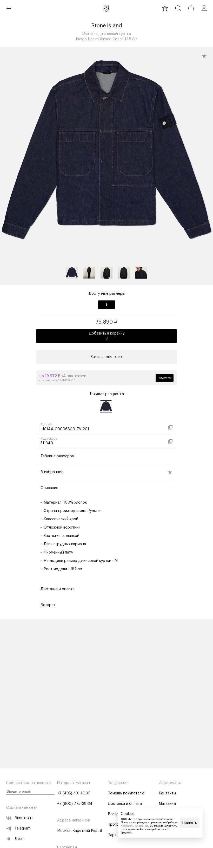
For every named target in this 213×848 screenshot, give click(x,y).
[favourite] (164, 8)
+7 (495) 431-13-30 (73, 793)
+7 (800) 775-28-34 (74, 804)
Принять (189, 823)
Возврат (115, 814)
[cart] (190, 8)
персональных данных (134, 826)
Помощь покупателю (126, 793)
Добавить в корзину (106, 336)
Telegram (23, 828)
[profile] (203, 8)
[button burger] (8, 8)
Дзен (19, 839)
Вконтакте (24, 818)
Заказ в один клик (106, 357)
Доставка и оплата (125, 804)
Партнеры (116, 835)
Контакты (167, 793)
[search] (177, 8)
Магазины (167, 804)
